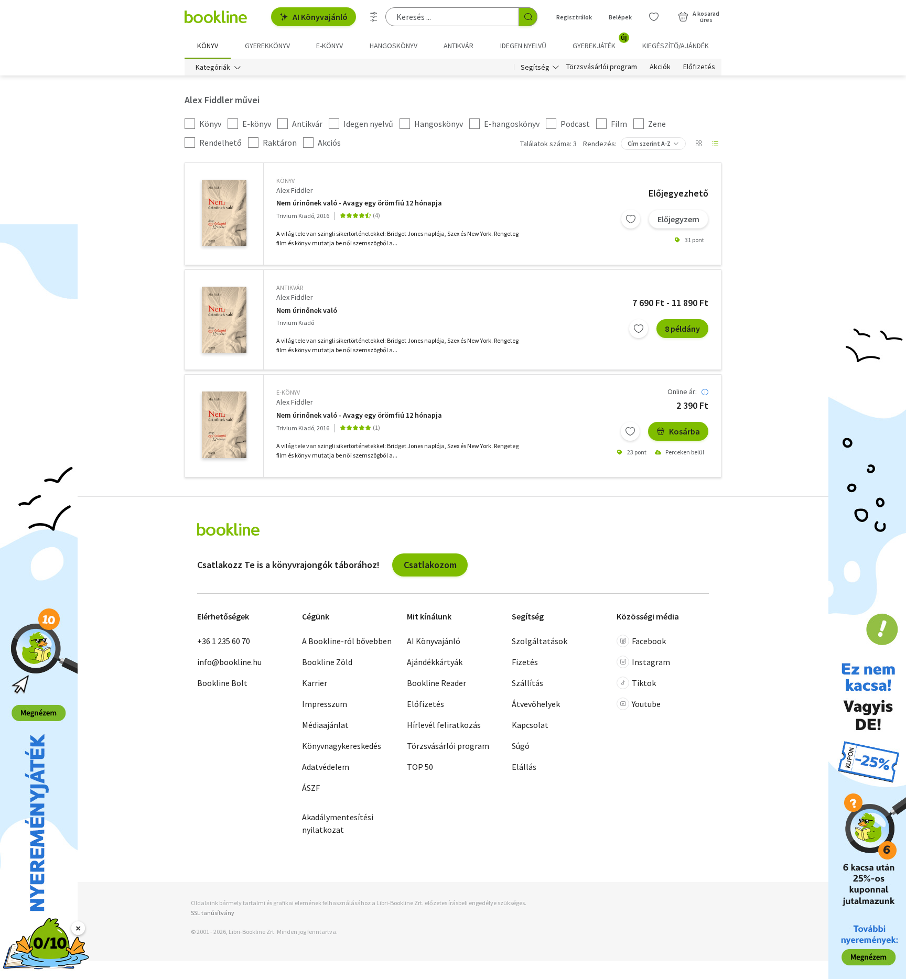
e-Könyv (288, 392)
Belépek (620, 17)
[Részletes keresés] (373, 16)
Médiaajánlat (325, 725)
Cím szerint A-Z (649, 143)
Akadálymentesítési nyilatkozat (337, 823)
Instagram (651, 662)
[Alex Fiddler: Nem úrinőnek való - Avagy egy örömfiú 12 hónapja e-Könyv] (224, 424)
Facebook (649, 641)
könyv (285, 180)
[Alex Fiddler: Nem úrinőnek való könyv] (224, 213)
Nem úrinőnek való (306, 310)
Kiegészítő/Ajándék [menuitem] (675, 45)
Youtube (646, 704)
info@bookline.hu (229, 662)
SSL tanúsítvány (212, 913)
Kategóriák (213, 67)
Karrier (314, 683)
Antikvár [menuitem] (458, 45)
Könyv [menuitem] (207, 45)
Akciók (660, 67)
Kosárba (684, 431)
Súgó (521, 746)
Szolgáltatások (539, 641)
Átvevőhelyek (536, 704)
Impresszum (324, 704)
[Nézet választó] (698, 143)
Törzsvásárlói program (601, 67)
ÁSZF (311, 787)
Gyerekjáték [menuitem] (600, 42)
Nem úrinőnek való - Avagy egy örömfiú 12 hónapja (359, 203)
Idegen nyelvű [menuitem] (523, 45)
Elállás (524, 767)
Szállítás (527, 683)
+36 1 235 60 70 (223, 641)
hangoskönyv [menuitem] (393, 45)
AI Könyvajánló (320, 17)
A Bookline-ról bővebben (347, 641)
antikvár (289, 287)
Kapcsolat (530, 725)
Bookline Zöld (327, 662)
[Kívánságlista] (653, 16)
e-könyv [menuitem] (329, 45)
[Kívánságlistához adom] (630, 219)
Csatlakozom (430, 565)
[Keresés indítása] (528, 16)
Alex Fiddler (294, 190)
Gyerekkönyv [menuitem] (267, 45)
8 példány (682, 328)
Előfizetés (699, 67)
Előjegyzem (678, 219)
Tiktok (644, 683)
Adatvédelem (325, 767)
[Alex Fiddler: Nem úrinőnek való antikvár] (224, 320)
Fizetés (525, 662)
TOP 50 (420, 767)
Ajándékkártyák (434, 662)
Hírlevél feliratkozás (444, 725)
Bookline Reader (436, 683)
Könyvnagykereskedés (341, 746)
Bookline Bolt (222, 683)
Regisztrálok (574, 17)
